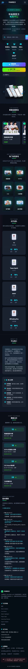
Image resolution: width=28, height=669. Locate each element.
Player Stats (4, 616)
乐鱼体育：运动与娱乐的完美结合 (13, 514)
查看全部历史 (7, 508)
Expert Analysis (4, 621)
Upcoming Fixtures (5, 619)
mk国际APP (9, 653)
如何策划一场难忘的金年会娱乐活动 (14, 577)
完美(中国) (3, 653)
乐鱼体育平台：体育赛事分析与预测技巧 (15, 568)
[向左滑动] (4, 92)
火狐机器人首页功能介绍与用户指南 (14, 541)
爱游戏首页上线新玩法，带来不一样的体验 (15, 531)
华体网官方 (13, 666)
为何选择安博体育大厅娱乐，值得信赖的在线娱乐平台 (15, 558)
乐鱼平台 (22, 651)
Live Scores (4, 611)
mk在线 (8, 648)
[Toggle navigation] (25, 2)
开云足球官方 (16, 653)
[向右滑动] (24, 92)
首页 (2, 606)
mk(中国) (13, 648)
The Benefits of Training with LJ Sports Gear (13, 521)
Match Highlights (5, 614)
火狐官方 (3, 648)
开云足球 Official (15, 651)
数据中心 (7, 74)
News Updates (4, 608)
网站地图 (3, 624)
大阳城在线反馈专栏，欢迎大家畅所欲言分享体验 (15, 548)
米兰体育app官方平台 (6, 651)
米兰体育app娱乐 (20, 648)
